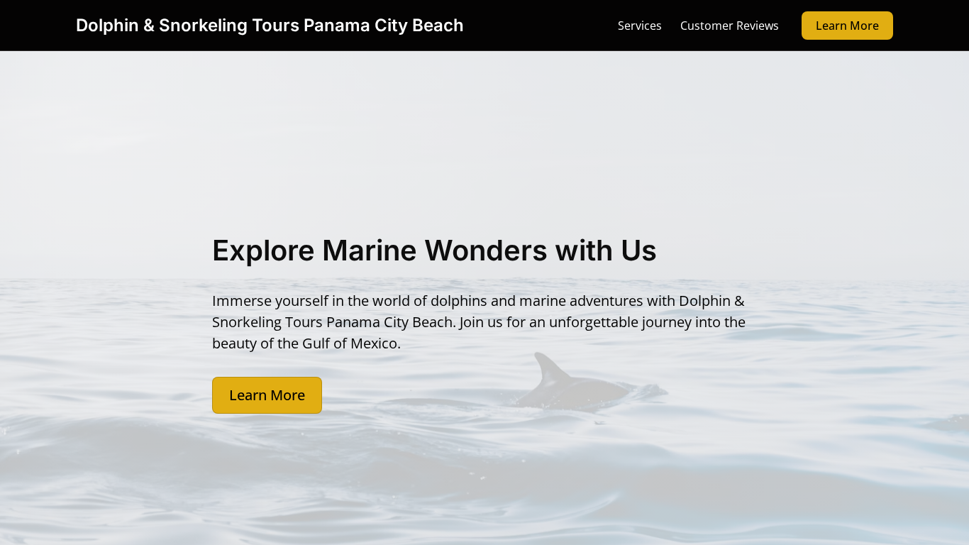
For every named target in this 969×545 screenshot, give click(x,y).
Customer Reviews (729, 25)
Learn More (847, 25)
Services (640, 25)
